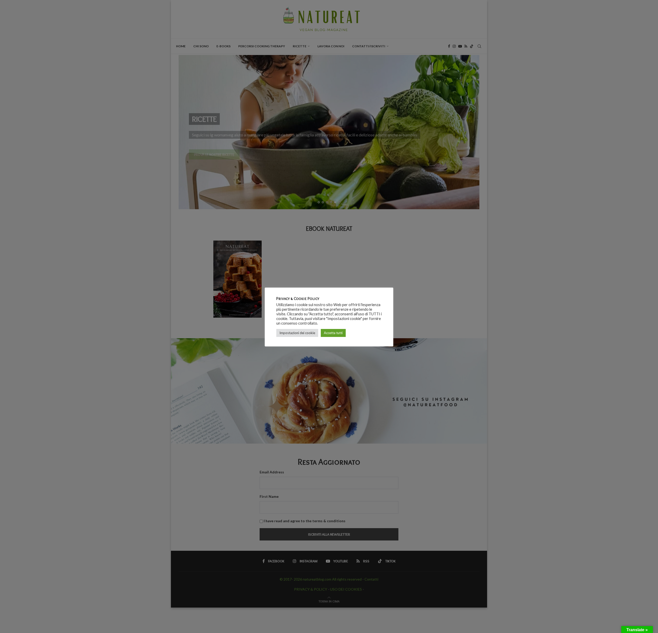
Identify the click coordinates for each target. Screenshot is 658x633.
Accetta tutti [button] (333, 333)
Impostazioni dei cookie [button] (297, 333)
